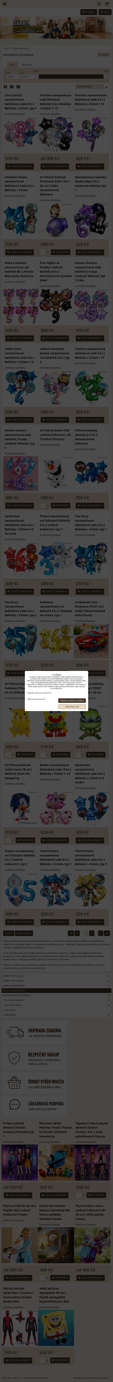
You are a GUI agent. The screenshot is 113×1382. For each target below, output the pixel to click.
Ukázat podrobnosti (36, 699)
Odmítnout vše (72, 707)
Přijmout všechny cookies (72, 701)
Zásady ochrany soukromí (39, 693)
